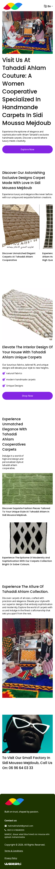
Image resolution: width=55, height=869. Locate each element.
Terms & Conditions (14, 850)
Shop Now (27, 395)
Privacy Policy (11, 858)
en (49, 6)
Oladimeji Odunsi (7, 751)
